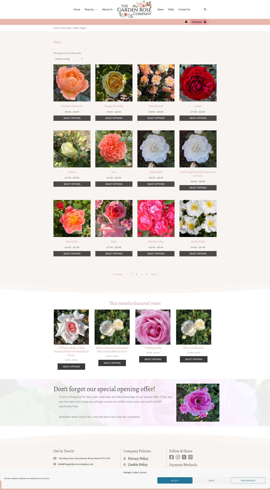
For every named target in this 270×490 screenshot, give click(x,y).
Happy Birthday (114, 106)
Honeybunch (155, 106)
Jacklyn (72, 172)
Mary (114, 241)
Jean (113, 172)
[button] (96, 9)
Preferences (248, 480)
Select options (72, 118)
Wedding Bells (115, 348)
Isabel (198, 106)
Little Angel (156, 172)
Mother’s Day (156, 241)
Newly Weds (198, 241)
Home (56, 28)
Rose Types (66, 28)
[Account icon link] (186, 21)
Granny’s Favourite (72, 106)
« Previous (117, 274)
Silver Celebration (155, 348)
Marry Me (72, 241)
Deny (211, 480)
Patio (75, 28)
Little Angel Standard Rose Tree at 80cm (198, 174)
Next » (154, 274)
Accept (175, 480)
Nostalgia (196, 348)
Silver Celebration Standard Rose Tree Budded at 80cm (74, 349)
